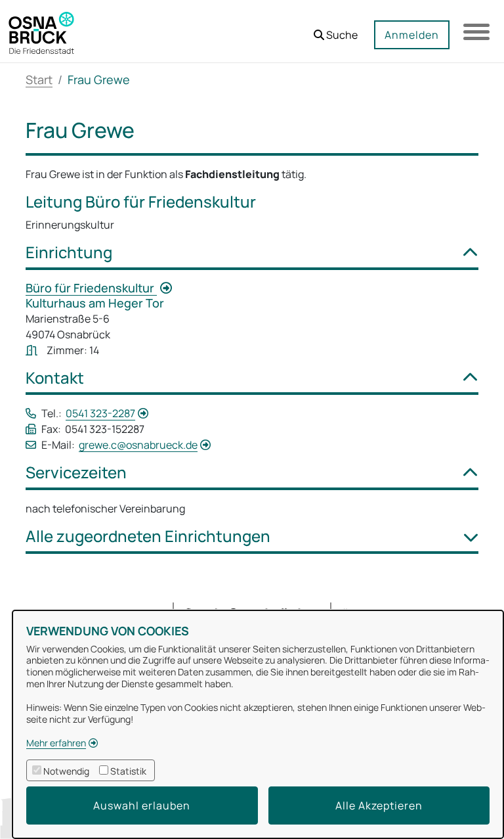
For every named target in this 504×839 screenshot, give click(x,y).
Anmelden (412, 35)
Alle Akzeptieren (379, 805)
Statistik (128, 771)
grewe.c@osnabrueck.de (138, 445)
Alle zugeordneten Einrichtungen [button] (148, 536)
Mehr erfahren (56, 743)
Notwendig (66, 771)
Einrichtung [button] (69, 252)
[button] (335, 30)
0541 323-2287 (100, 413)
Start (39, 79)
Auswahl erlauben (141, 805)
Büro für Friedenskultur (91, 288)
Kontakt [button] (55, 378)
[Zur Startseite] (41, 32)
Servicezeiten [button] (76, 472)
